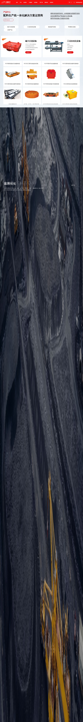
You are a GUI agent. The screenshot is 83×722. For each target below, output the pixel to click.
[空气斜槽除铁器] (12, 89)
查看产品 (73, 185)
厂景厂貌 (41, 2)
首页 (17, 2)
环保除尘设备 (72, 27)
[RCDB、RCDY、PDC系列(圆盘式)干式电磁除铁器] (32, 89)
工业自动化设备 (31, 27)
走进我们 (25, 2)
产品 (20, 2)
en (71, 2)
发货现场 (35, 2)
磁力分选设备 (11, 27)
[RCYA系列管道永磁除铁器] (32, 69)
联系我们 (51, 2)
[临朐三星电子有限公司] (5, 2)
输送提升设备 (52, 27)
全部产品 (9, 30)
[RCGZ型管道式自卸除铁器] (70, 69)
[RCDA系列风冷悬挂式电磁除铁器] (70, 89)
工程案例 (30, 2)
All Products (7, 20)
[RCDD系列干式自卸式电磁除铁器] (51, 89)
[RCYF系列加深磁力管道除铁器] (51, 69)
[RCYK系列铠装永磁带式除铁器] (12, 69)
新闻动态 (46, 2)
